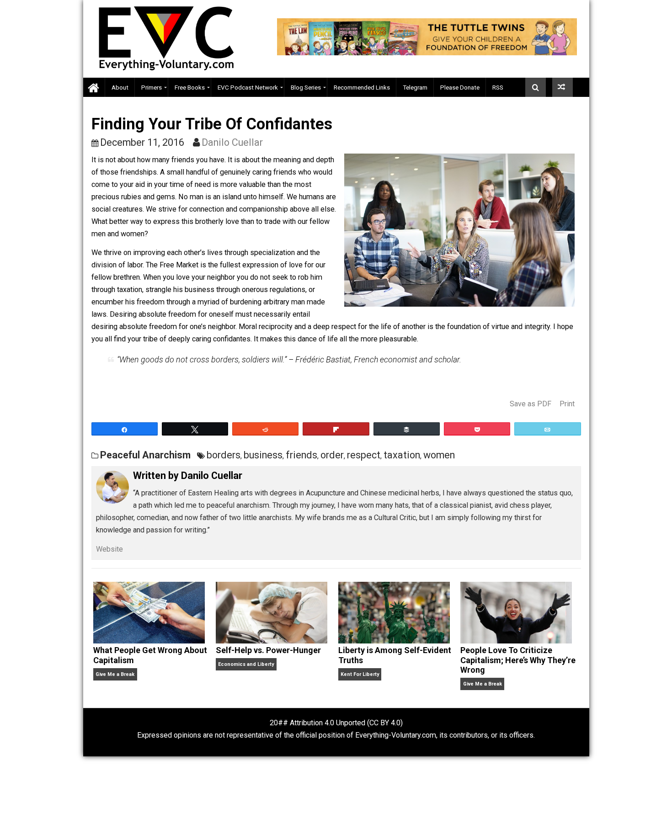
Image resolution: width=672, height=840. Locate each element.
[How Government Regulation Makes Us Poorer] (562, 87)
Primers (151, 87)
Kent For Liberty (360, 674)
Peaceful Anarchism (145, 455)
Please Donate (460, 87)
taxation (402, 455)
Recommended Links (362, 87)
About (120, 87)
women (439, 455)
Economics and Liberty (246, 664)
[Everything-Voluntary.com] (94, 87)
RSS (497, 87)
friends (301, 455)
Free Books (190, 87)
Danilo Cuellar (232, 142)
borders (223, 455)
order (332, 455)
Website (109, 549)
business (263, 455)
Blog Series (306, 87)
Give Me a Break (115, 674)
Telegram (415, 87)
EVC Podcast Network (248, 87)
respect (363, 455)
